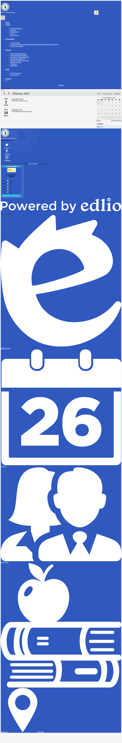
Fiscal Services (14, 75)
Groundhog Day (17, 99)
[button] (8, 25)
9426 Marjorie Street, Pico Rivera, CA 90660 (14, 163)
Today (98, 120)
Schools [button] (61, 85)
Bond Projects (14, 35)
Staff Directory (14, 32)
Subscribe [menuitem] (117, 93)
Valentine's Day (17, 110)
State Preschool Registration (18, 55)
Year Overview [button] (107, 93)
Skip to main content (7, 1)
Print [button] (99, 93)
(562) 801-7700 (43, 163)
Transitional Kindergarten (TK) (19, 57)
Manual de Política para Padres (19, 60)
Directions (13, 30)
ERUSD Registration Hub (18, 53)
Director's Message (16, 28)
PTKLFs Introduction (16, 46)
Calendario (13, 64)
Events (101, 127)
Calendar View (116, 120)
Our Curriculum (15, 43)
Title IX (12, 33)
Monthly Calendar (15, 62)
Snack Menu (14, 65)
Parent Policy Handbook (17, 59)
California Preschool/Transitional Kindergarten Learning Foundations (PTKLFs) (34, 44)
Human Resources (15, 73)
